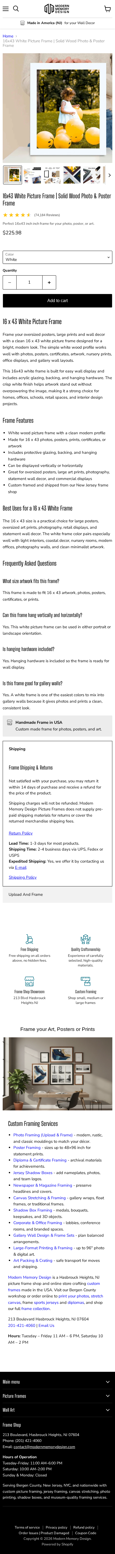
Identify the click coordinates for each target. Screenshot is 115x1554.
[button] (12, 175)
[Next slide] (109, 175)
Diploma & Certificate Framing (40, 1160)
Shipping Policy (23, 877)
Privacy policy (56, 1527)
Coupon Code (85, 1533)
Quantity (10, 271)
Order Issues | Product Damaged (44, 1533)
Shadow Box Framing (32, 1210)
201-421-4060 (21, 1325)
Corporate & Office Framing (37, 1222)
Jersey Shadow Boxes (32, 1172)
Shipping (17, 749)
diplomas (76, 1302)
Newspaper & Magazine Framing (42, 1185)
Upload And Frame (26, 894)
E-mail (20, 867)
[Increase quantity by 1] (49, 282)
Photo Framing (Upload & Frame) (43, 1135)
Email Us (46, 1325)
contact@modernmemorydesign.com (44, 1446)
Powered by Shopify (57, 1544)
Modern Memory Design (29, 1277)
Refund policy (84, 1527)
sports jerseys (46, 1302)
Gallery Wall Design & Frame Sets (43, 1235)
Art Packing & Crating (32, 1260)
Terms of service (27, 1527)
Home (8, 36)
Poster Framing (27, 1147)
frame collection (35, 1308)
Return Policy (21, 833)
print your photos (74, 1296)
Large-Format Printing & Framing (42, 1248)
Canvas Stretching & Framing (39, 1198)
